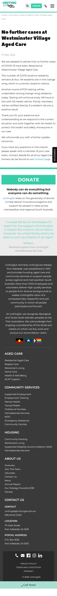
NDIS (7, 416)
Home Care (11, 371)
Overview (10, 465)
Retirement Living (14, 368)
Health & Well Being (15, 375)
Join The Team (13, 469)
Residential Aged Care (17, 360)
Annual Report (13, 484)
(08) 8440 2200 (13, 515)
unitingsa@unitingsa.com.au (20, 511)
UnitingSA (9, 198)
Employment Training (16, 397)
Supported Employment (18, 394)
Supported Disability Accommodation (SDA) (28, 446)
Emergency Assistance (17, 420)
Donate (36, 6)
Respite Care (12, 364)
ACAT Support (12, 379)
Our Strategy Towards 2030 (19, 488)
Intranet (28, 571)
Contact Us (11, 476)
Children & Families (15, 409)
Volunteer (10, 473)
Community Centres (16, 424)
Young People (12, 405)
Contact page (42, 159)
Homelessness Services (17, 413)
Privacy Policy (29, 563)
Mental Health (12, 401)
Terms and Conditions (28, 567)
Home (4, 15)
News (8, 480)
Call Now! (29, 585)
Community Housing (16, 439)
